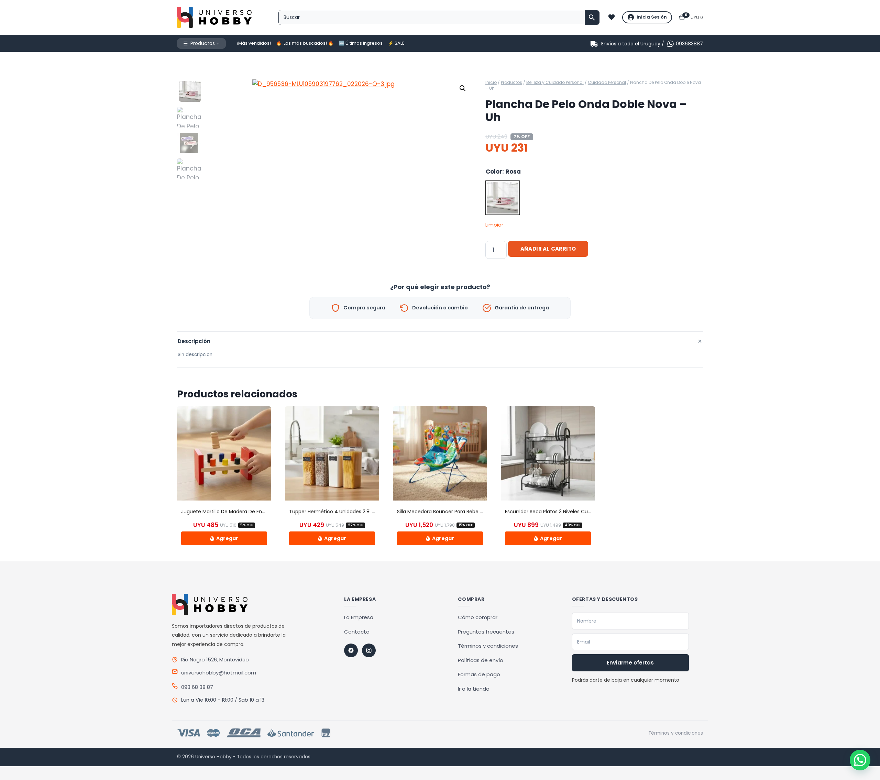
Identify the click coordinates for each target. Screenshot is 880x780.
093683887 (689, 44)
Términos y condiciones (488, 645)
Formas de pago (479, 674)
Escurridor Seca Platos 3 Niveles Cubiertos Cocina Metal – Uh (577, 511)
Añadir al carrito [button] (224, 538)
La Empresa (358, 617)
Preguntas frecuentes (486, 631)
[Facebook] (351, 650)
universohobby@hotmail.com (218, 672)
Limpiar (494, 224)
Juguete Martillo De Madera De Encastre (229, 511)
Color (494, 171)
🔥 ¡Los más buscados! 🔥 (304, 43)
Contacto (357, 631)
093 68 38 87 (197, 687)
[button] (462, 88)
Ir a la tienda (474, 688)
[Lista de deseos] (611, 17)
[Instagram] (369, 650)
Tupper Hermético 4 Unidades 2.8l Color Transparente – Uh (360, 511)
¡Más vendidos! (254, 43)
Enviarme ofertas (630, 662)
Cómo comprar (477, 617)
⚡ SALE (396, 43)
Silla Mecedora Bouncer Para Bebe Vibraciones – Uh (458, 511)
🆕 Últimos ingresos (361, 43)
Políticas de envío (480, 660)
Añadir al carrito (548, 248)
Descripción (440, 341)
